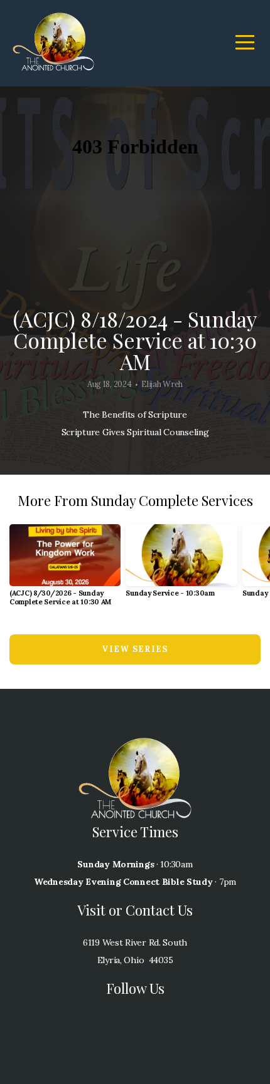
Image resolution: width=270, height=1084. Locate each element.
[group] (65, 570)
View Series (135, 649)
